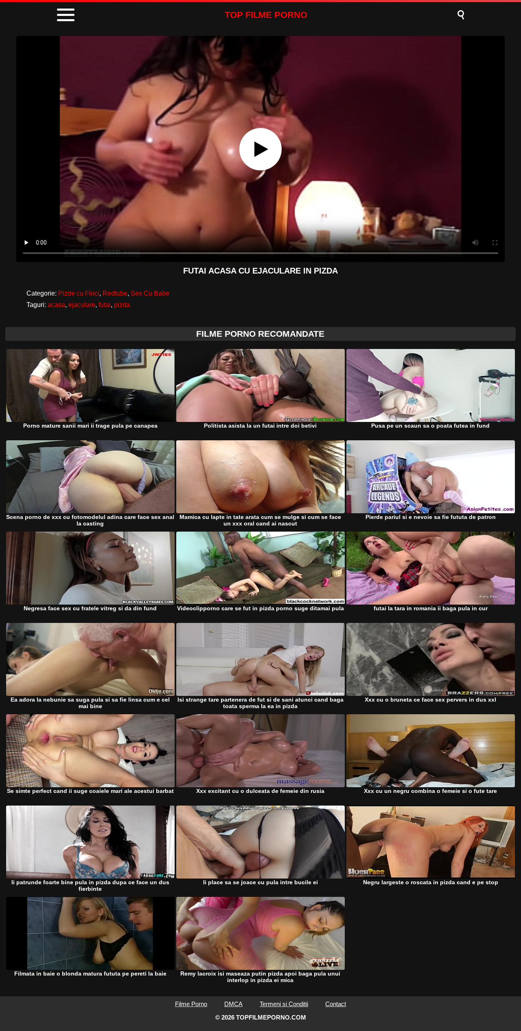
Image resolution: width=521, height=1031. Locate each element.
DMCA (233, 1003)
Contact (335, 1003)
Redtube (115, 293)
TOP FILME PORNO (266, 15)
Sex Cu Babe (150, 293)
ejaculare (81, 304)
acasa (56, 304)
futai (105, 304)
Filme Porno (191, 1003)
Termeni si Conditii (284, 1003)
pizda (122, 304)
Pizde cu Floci (78, 293)
